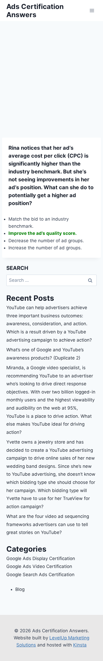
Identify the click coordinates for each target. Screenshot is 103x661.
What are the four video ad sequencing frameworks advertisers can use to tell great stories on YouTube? (47, 524)
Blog (20, 589)
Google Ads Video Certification (39, 566)
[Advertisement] (51, 75)
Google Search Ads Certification (40, 574)
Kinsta (80, 645)
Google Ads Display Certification (40, 558)
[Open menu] (92, 10)
